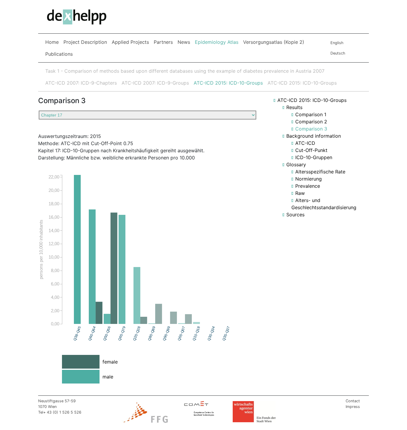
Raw (300, 193)
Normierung (308, 179)
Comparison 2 (311, 122)
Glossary (296, 164)
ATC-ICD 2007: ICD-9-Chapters (81, 83)
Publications (59, 54)
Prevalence (307, 186)
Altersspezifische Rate (320, 172)
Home (52, 42)
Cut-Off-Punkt (311, 150)
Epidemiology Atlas (218, 42)
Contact (353, 401)
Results (294, 107)
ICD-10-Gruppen (313, 157)
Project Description (85, 42)
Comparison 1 (310, 114)
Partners (163, 42)
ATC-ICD (305, 143)
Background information (313, 136)
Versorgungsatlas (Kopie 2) (273, 42)
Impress (353, 406)
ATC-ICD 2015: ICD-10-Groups (228, 83)
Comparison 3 (311, 129)
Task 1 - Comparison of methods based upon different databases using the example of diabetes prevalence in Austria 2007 (184, 71)
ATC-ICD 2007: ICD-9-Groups (155, 83)
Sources (295, 215)
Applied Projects (130, 42)
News (184, 42)
